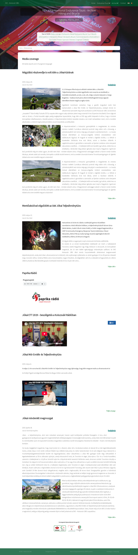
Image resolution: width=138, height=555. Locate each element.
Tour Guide (52, 40)
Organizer (79, 40)
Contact (123, 3)
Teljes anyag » (111, 411)
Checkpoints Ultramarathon (90, 37)
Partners (72, 40)
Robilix (54, 551)
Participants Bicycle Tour (82, 34)
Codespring (116, 551)
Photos (59, 40)
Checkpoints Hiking (55, 37)
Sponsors (66, 40)
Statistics (86, 40)
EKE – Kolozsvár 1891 (12, 3)
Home (93, 3)
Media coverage (56, 34)
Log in (127, 542)
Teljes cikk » (112, 198)
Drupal (76, 551)
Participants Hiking (68, 34)
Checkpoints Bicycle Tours (71, 37)
